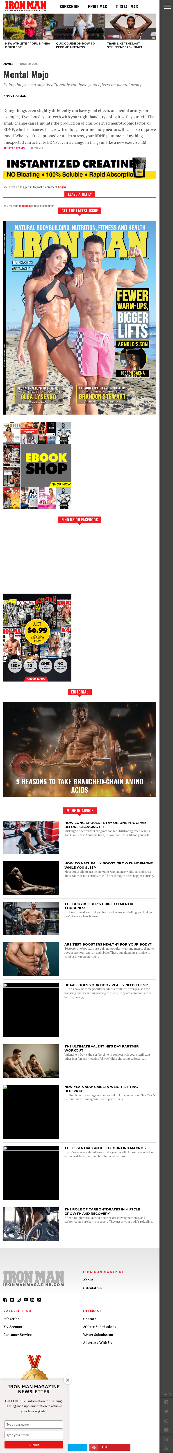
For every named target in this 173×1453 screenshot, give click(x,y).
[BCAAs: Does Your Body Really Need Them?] (31, 986)
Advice (8, 64)
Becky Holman (14, 96)
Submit (34, 1445)
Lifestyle (36, 148)
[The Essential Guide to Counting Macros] (31, 1149)
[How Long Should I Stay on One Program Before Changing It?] (31, 853)
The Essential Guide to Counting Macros (105, 1148)
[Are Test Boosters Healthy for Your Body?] (31, 975)
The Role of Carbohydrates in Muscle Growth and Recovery (102, 1211)
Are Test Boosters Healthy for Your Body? (108, 944)
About (88, 1280)
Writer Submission (98, 1335)
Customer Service (17, 1335)
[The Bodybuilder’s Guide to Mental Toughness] (31, 934)
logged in (25, 206)
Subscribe (69, 6)
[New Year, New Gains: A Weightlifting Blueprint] (31, 1088)
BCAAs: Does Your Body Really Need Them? (106, 985)
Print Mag (97, 6)
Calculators (92, 1288)
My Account (13, 1327)
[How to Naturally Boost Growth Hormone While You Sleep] (31, 894)
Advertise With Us (97, 1342)
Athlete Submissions (99, 1327)
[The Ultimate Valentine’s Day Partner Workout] (31, 1076)
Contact (89, 1319)
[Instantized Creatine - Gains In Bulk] (79, 177)
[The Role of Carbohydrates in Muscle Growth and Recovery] (31, 1240)
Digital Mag (127, 6)
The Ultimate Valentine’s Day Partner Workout (101, 1048)
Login (62, 187)
